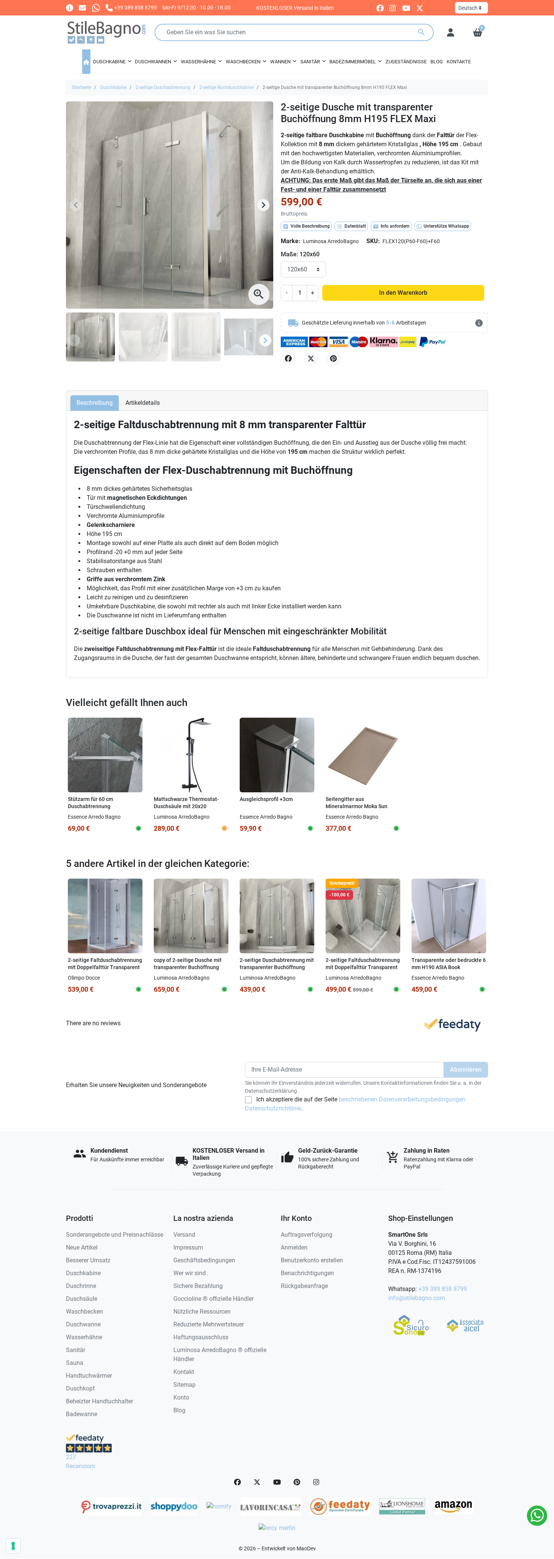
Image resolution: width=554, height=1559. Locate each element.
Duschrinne (81, 1285)
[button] (477, 32)
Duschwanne (83, 1324)
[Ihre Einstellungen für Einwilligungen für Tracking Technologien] (13, 1546)
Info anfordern (391, 227)
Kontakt (183, 1371)
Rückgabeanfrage (304, 1285)
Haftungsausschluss (200, 1337)
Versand (184, 1234)
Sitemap (184, 1384)
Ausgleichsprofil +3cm (266, 799)
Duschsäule (81, 1298)
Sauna (74, 1362)
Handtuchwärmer (89, 1375)
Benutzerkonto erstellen (312, 1260)
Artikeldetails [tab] (142, 402)
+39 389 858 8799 (442, 1289)
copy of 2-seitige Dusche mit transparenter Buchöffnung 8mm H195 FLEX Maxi (188, 967)
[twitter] (419, 7)
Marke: (290, 241)
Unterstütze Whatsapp (446, 226)
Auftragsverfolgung (306, 1234)
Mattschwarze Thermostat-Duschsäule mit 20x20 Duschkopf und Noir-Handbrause (186, 810)
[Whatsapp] (96, 7)
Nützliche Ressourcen (202, 1311)
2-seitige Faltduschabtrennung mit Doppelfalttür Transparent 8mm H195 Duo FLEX (363, 967)
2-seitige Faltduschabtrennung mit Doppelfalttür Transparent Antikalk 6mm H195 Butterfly (105, 967)
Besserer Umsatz (88, 1260)
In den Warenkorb (403, 292)
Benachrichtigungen (307, 1273)
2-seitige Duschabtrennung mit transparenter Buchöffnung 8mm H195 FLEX (277, 967)
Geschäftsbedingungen (204, 1260)
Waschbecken (84, 1311)
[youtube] (406, 7)
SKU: (373, 241)
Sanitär (75, 1350)
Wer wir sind (189, 1273)
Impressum (188, 1247)
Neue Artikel (82, 1247)
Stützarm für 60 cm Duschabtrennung (90, 803)
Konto (181, 1397)
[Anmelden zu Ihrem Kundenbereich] (450, 32)
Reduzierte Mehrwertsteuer (208, 1324)
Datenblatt (351, 227)
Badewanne (81, 1414)
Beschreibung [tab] (95, 402)
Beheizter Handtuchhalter (99, 1401)
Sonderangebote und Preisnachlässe (114, 1234)
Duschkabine (113, 87)
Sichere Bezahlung (198, 1285)
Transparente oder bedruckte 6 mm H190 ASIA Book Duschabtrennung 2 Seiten (449, 967)
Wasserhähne (84, 1337)
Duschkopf (80, 1388)
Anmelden (294, 1247)
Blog (179, 1410)
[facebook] (380, 7)
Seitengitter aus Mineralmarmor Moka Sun (356, 803)
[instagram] (392, 7)
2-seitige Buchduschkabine (226, 87)
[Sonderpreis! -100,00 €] (363, 915)
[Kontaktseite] (69, 7)
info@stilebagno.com (416, 1298)
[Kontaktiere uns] (82, 7)
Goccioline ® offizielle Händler (213, 1298)
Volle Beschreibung (306, 227)
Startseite (81, 87)
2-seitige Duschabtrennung (163, 87)
